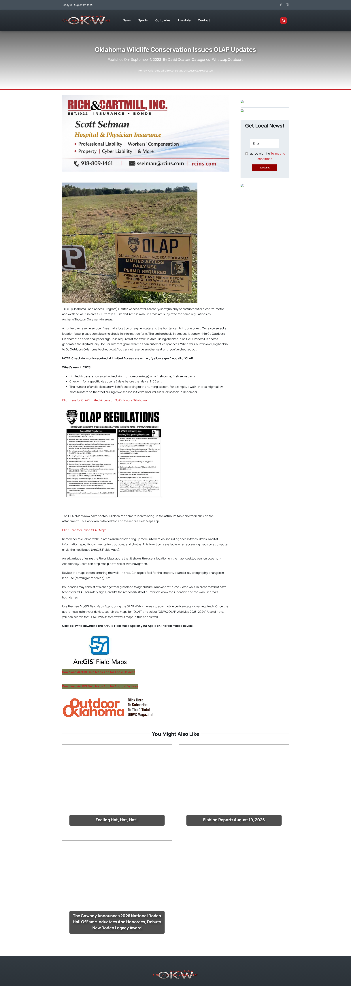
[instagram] (287, 4)
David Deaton (179, 59)
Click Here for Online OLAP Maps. (84, 530)
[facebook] (280, 4)
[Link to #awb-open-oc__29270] (283, 20)
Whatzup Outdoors (227, 59)
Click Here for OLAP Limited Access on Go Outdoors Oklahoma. (105, 400)
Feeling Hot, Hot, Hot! (117, 819)
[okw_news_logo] (86, 17)
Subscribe (264, 167)
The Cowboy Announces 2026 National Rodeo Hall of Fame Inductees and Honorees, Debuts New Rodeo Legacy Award (117, 922)
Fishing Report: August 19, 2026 (234, 819)
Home (142, 70)
